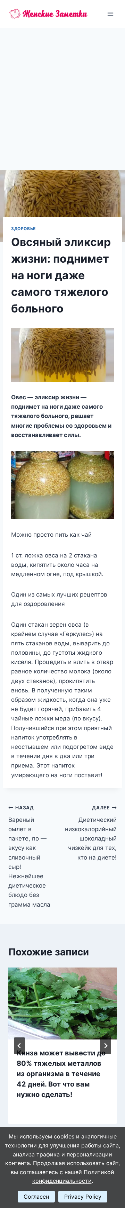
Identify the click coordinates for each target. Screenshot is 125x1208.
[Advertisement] (62, 93)
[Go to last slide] (19, 1045)
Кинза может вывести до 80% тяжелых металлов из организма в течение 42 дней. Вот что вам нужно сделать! (61, 1074)
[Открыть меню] (110, 13)
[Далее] (105, 1045)
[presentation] (62, 1003)
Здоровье (23, 228)
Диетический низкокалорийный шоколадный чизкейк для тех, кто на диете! (91, 833)
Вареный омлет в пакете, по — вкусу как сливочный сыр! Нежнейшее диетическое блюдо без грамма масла (29, 856)
